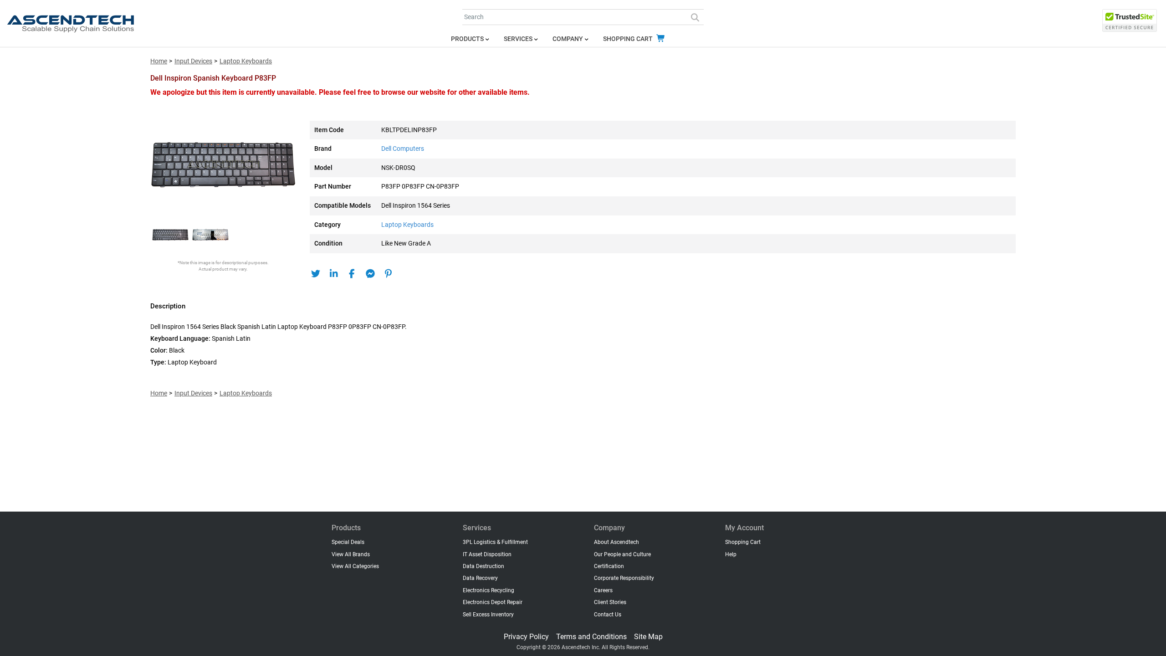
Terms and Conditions (591, 636)
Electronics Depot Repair (492, 602)
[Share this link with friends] (315, 274)
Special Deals (348, 542)
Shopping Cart (628, 39)
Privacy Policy (526, 636)
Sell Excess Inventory (488, 614)
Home (158, 61)
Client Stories (610, 602)
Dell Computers (402, 149)
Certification (609, 566)
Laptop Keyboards (246, 61)
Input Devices (193, 61)
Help (730, 554)
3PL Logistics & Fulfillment (495, 542)
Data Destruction (483, 566)
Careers (603, 590)
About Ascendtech (616, 542)
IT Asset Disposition (487, 554)
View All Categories (355, 566)
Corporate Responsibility (624, 578)
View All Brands (351, 554)
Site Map (648, 636)
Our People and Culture (622, 554)
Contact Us (607, 614)
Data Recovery (480, 578)
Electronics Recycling (488, 590)
